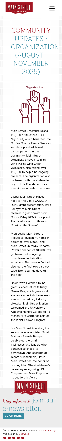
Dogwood (24, 434)
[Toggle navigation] (52, 8)
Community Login (48, 430)
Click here (13, 415)
